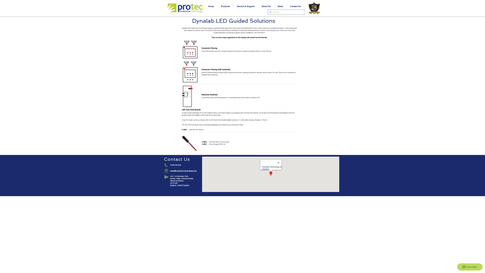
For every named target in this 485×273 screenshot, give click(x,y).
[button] (225, 6)
